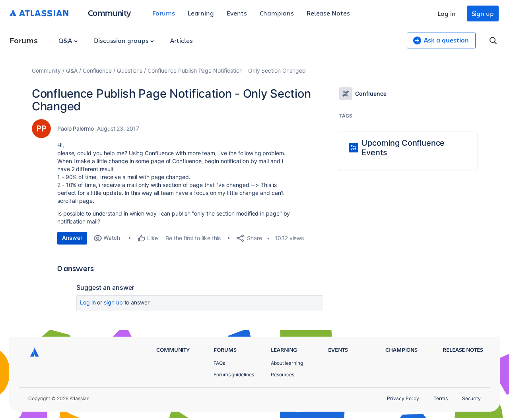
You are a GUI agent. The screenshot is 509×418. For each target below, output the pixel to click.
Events (237, 13)
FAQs (219, 363)
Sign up (483, 13)
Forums (163, 13)
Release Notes (328, 13)
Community (109, 12)
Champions (277, 13)
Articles (181, 40)
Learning (201, 13)
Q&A (66, 40)
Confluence (97, 70)
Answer (72, 237)
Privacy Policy (403, 398)
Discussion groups (122, 40)
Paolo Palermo (75, 128)
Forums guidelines (234, 375)
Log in (446, 13)
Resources (282, 375)
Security (471, 398)
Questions (129, 70)
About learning (287, 363)
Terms (440, 398)
